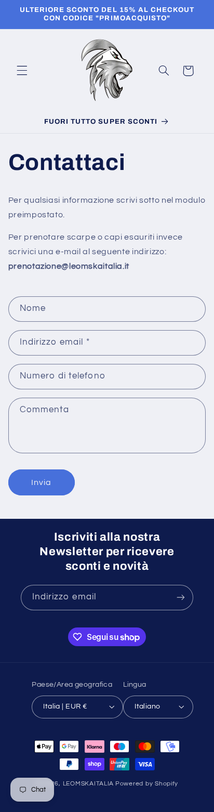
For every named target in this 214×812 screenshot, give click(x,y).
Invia (41, 482)
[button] (22, 71)
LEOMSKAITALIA (88, 784)
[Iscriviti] (181, 597)
